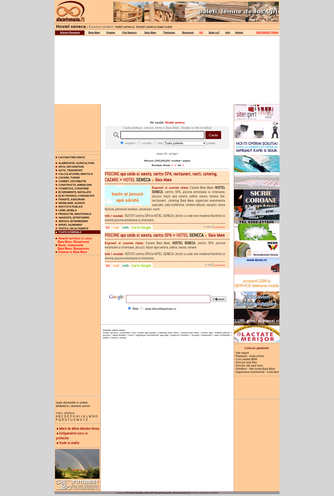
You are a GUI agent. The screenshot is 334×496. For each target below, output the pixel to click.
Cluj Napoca (129, 32)
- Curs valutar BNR (245, 359)
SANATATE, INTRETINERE (73, 217)
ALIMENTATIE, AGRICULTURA (76, 163)
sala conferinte (222, 335)
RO (201, 32)
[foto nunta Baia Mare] (77, 464)
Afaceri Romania (70, 32)
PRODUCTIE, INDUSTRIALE (74, 214)
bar (134, 332)
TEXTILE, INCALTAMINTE (73, 228)
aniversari (125, 332)
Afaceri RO (149, 493)
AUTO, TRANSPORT (70, 170)
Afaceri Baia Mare (136, 493)
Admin (239, 32)
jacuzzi (106, 335)
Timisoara (169, 32)
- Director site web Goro (248, 365)
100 (158, 160)
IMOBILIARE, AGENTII (71, 203)
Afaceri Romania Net (163, 493)
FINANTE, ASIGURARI (71, 199)
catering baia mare (168, 332)
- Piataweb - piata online (249, 356)
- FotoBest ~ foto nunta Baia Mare (254, 368)
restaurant (206, 335)
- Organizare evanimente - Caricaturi (256, 372)
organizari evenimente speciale (152, 335)
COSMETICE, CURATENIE (73, 188)
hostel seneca (110, 332)
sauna (114, 337)
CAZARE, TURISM (69, 177)
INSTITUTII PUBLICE (70, 206)
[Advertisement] (167, 70)
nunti (130, 335)
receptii (195, 335)
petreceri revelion (180, 335)
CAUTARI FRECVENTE (71, 157)
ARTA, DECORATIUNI (71, 166)
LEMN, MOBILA (67, 210)
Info (227, 32)
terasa (123, 337)
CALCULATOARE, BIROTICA (75, 174)
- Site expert (241, 353)
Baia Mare (94, 32)
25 (168, 160)
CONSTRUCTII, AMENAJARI (75, 185)
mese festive (119, 335)
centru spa (207, 332)
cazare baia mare (190, 332)
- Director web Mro (245, 362)
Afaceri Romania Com (182, 493)
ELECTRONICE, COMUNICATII (76, 195)
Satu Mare (150, 32)
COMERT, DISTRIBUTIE (72, 181)
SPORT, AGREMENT (70, 224)
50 (163, 160)
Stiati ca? (214, 32)
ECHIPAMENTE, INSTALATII (74, 192)
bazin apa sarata (147, 332)
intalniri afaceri (222, 332)
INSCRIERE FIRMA (267, 32)
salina (106, 337)
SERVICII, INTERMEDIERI (73, 221)
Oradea (110, 32)
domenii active (80, 406)
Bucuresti (188, 32)
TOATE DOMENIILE (69, 232)
